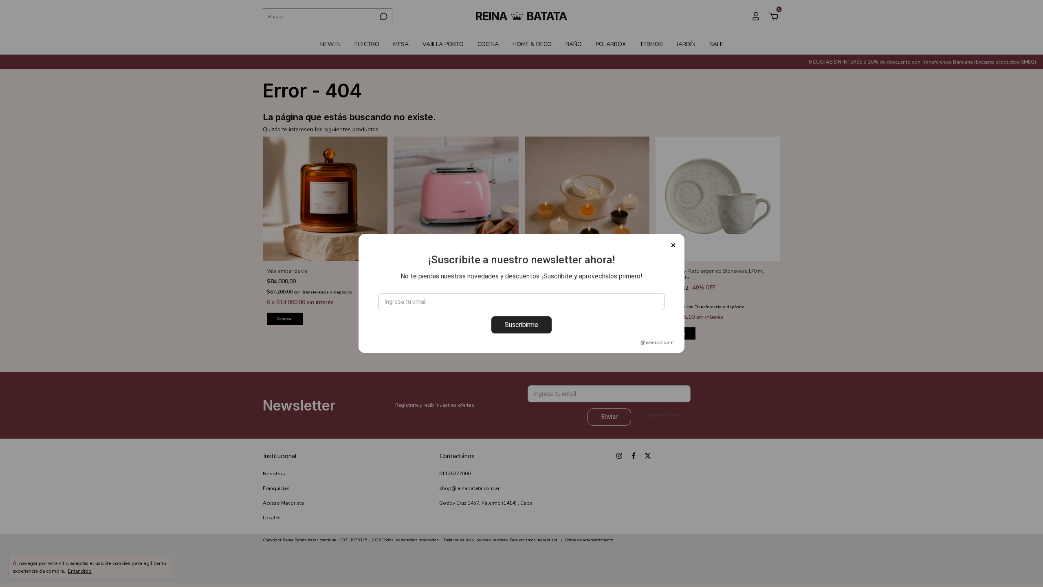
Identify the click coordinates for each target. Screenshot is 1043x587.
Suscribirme (521, 325)
